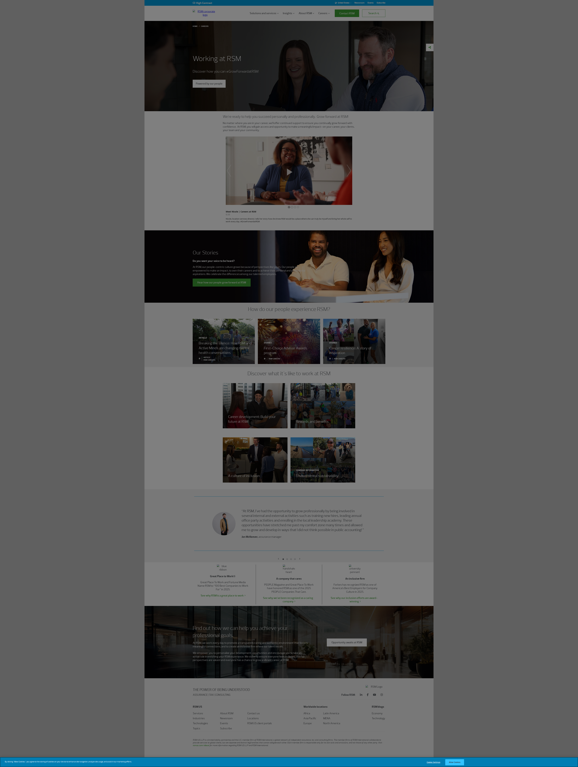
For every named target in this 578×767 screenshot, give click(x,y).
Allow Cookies (455, 762)
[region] (289, 762)
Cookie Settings (433, 762)
